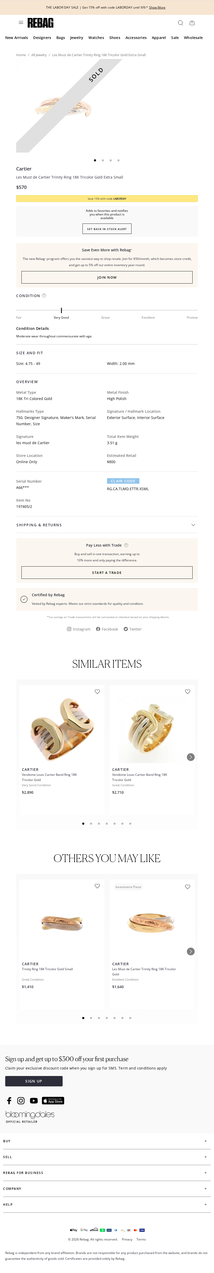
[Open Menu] (20, 22)
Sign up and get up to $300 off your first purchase (66, 1059)
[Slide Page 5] (114, 823)
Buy (7, 1141)
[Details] (126, 545)
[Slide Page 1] (83, 823)
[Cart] (192, 22)
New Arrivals (16, 37)
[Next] (191, 757)
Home (21, 55)
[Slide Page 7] (130, 823)
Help (8, 1204)
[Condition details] (44, 295)
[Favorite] (97, 691)
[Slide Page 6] (122, 823)
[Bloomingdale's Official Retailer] (30, 1115)
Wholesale (193, 37)
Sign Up (33, 1081)
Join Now (107, 277)
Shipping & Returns (39, 524)
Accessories (136, 37)
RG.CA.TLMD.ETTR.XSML (128, 488)
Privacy (127, 1239)
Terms (141, 1239)
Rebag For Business (23, 1173)
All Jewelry (39, 55)
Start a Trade (107, 572)
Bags (60, 37)
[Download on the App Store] (53, 1101)
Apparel (159, 37)
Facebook (110, 629)
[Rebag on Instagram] (20, 1100)
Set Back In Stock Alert (107, 229)
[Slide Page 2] (91, 823)
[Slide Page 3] (99, 823)
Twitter (135, 629)
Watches (96, 37)
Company (12, 1188)
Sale (175, 37)
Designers (42, 37)
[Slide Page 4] (107, 823)
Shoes (114, 37)
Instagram (82, 629)
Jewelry (76, 37)
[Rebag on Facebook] (9, 1101)
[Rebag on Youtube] (34, 1100)
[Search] (180, 22)
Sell (7, 1157)
